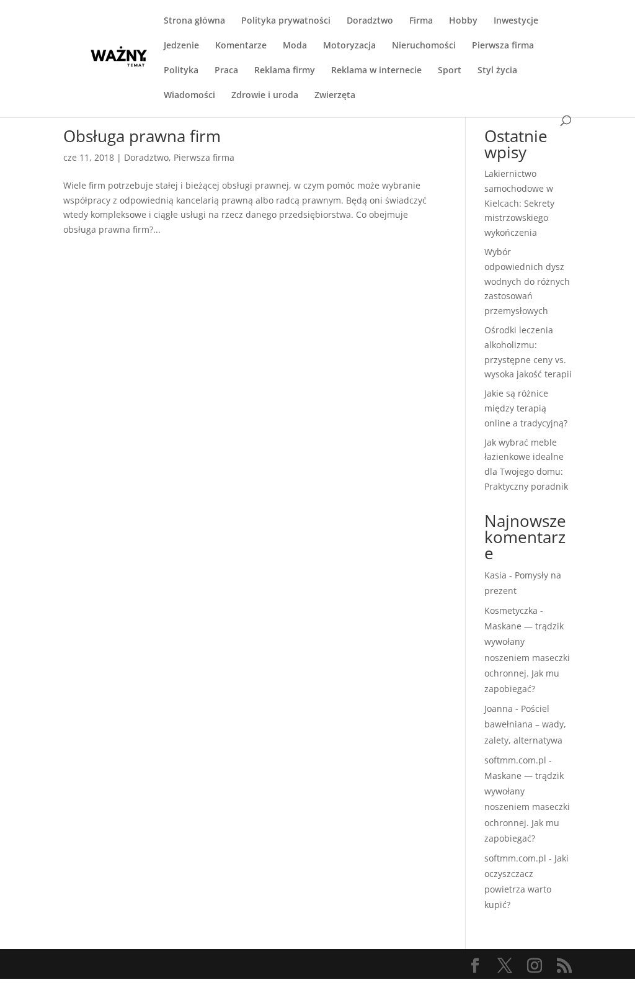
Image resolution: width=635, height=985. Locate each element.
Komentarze (241, 46)
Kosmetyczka (511, 610)
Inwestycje (516, 21)
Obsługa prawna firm (142, 136)
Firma (421, 21)
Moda (295, 46)
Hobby (463, 21)
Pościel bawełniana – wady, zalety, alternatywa (525, 724)
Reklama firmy (284, 71)
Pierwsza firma (503, 46)
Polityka (181, 71)
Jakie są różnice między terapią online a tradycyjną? (525, 408)
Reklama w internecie (376, 71)
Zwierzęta (334, 96)
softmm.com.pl (515, 760)
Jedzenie (181, 46)
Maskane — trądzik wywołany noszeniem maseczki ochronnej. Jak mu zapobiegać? (527, 657)
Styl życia (497, 71)
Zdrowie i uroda (264, 96)
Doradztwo (370, 21)
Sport (449, 71)
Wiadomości (189, 96)
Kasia (495, 575)
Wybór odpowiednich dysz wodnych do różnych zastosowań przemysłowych (527, 281)
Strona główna (194, 21)
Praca (226, 71)
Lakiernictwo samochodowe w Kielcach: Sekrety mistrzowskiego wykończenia (519, 203)
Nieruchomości (424, 46)
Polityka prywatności (286, 21)
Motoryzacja (349, 46)
